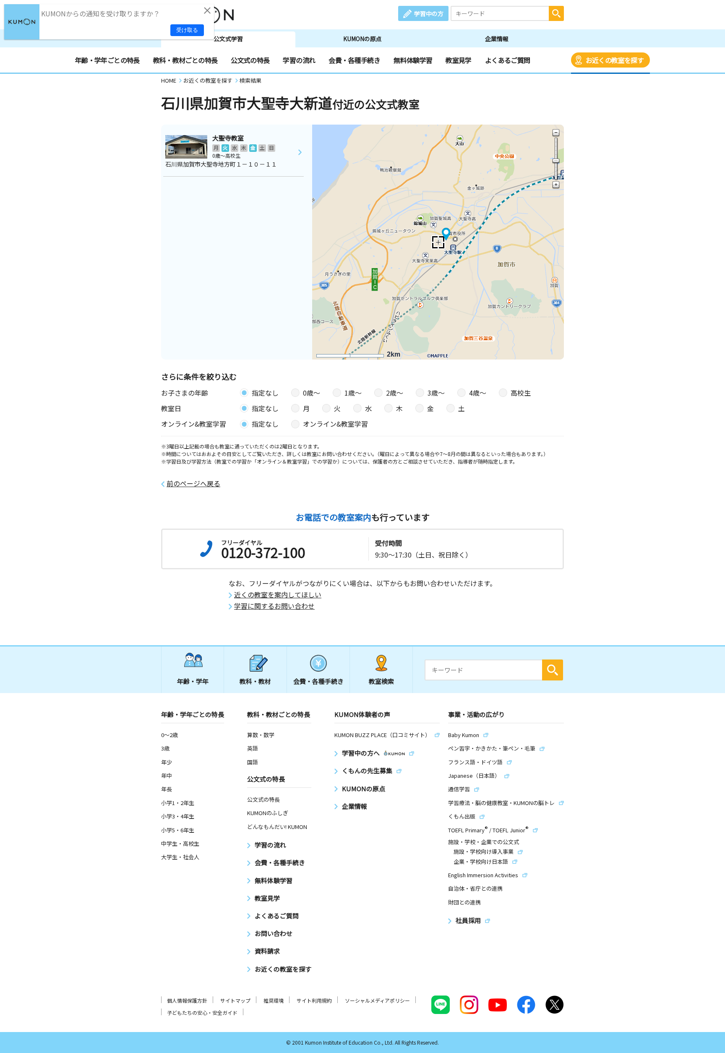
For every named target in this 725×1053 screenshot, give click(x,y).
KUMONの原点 (362, 38)
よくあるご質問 (507, 60)
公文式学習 (228, 38)
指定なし (265, 393)
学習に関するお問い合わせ (274, 606)
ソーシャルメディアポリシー (377, 1000)
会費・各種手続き (354, 60)
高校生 (521, 393)
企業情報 (497, 38)
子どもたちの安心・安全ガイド (202, 1012)
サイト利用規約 (314, 1000)
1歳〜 (353, 393)
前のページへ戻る (193, 483)
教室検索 (381, 681)
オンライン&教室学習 (335, 424)
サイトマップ (235, 1000)
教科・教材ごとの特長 (185, 60)
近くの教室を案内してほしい (277, 594)
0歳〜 (311, 393)
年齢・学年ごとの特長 (107, 60)
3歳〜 (436, 393)
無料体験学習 (413, 60)
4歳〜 (477, 393)
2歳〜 (394, 393)
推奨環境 (273, 1000)
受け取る (187, 30)
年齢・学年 (193, 681)
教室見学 (458, 60)
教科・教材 (255, 681)
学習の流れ (299, 60)
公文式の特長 (250, 60)
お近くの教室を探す (615, 60)
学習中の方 (428, 13)
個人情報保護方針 (187, 1000)
